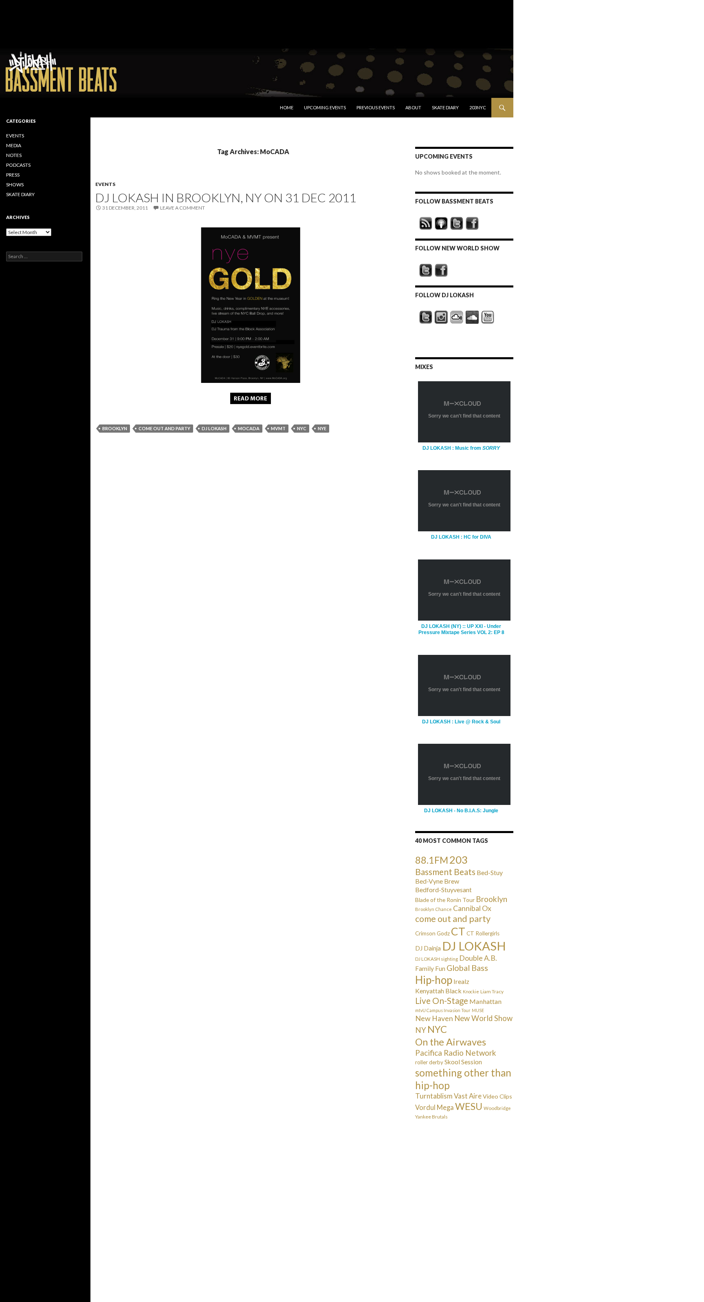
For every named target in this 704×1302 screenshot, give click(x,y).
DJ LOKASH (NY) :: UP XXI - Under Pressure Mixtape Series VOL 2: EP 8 (461, 629)
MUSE (478, 1010)
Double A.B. (478, 958)
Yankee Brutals (431, 1117)
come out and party (164, 428)
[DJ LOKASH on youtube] (487, 317)
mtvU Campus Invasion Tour (443, 1010)
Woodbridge (497, 1108)
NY (420, 1030)
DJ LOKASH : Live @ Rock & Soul (461, 722)
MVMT (278, 428)
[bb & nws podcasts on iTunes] (441, 223)
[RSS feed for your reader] (425, 223)
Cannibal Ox (472, 908)
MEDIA (13, 145)
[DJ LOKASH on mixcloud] (456, 317)
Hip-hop (433, 979)
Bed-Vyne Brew (437, 881)
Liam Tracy (492, 991)
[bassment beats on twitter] (456, 223)
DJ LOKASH (214, 428)
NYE (322, 428)
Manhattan (485, 1001)
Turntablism (434, 1096)
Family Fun (430, 968)
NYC (301, 428)
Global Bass (467, 968)
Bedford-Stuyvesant (443, 889)
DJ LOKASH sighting (436, 959)
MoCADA (249, 428)
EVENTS (105, 184)
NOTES (14, 155)
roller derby (429, 1062)
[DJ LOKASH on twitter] (425, 317)
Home (286, 107)
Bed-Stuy (490, 872)
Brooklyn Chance (433, 909)
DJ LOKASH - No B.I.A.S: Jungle (461, 810)
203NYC (477, 107)
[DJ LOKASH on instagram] (441, 317)
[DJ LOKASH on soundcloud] (472, 317)
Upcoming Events (325, 107)
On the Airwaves (450, 1042)
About (413, 107)
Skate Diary (445, 107)
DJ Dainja (428, 948)
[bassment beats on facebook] (472, 223)
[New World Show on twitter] (425, 270)
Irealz (461, 981)
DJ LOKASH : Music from (461, 448)
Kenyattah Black (438, 991)
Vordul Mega (434, 1107)
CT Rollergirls (482, 933)
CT (458, 931)
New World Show (483, 1018)
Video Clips (497, 1096)
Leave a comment (182, 208)
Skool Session (463, 1061)
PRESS (13, 175)
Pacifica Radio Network (455, 1052)
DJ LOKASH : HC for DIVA (461, 537)
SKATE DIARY (20, 194)
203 (458, 859)
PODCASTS (18, 165)
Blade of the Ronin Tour (445, 899)
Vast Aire (468, 1096)
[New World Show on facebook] (441, 270)
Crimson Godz (432, 933)
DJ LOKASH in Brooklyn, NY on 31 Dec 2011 (225, 197)
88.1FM (431, 860)
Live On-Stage (441, 1000)
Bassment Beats (445, 872)
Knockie (471, 991)
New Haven (434, 1018)
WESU (468, 1106)
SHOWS (15, 184)
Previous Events (375, 107)
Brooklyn (114, 428)
